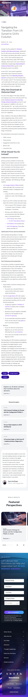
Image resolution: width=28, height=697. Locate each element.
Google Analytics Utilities (12, 185)
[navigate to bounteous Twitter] (7, 674)
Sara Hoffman (5, 44)
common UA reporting (11, 316)
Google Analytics (14, 373)
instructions (19, 332)
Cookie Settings (14, 692)
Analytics (5, 377)
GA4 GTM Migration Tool (13, 226)
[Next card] (24, 545)
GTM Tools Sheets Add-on (17, 221)
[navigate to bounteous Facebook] (17, 674)
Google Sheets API (12, 296)
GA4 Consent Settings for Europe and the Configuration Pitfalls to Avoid (14, 412)
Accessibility (16, 688)
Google (4, 373)
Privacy (10, 688)
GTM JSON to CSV (12, 224)
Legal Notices (10, 684)
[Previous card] (17, 545)
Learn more (6, 393)
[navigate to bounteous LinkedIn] (11, 674)
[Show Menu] (24, 3)
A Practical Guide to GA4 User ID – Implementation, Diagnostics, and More (14, 441)
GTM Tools (10, 218)
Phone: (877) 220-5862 (13, 670)
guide (22, 320)
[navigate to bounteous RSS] (21, 674)
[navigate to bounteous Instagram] (14, 674)
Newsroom (19, 684)
